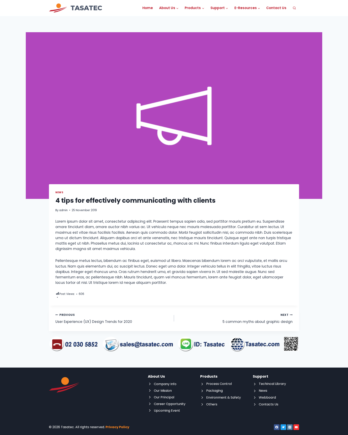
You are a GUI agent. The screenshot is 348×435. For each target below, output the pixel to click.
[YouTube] (296, 427)
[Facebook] (277, 427)
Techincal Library (272, 383)
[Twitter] (283, 427)
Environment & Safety (223, 397)
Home (147, 7)
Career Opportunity (169, 404)
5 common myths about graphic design (258, 318)
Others (211, 404)
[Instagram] (290, 427)
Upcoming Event (167, 410)
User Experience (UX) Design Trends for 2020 (93, 318)
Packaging (214, 390)
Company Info (165, 384)
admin (63, 210)
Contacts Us (268, 404)
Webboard (267, 397)
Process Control (219, 383)
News (59, 192)
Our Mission (163, 390)
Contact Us (276, 7)
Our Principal (164, 397)
